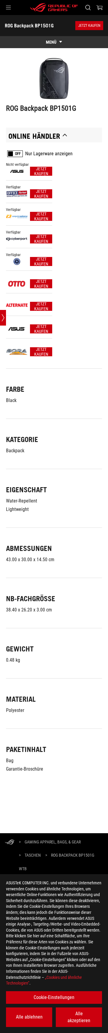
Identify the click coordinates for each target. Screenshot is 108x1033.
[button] (8, 7)
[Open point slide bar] (3, 318)
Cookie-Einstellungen (54, 997)
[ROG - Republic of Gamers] (54, 7)
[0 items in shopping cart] (99, 7)
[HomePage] (9, 842)
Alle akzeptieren (79, 1017)
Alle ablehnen (29, 1017)
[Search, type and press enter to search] (88, 7)
